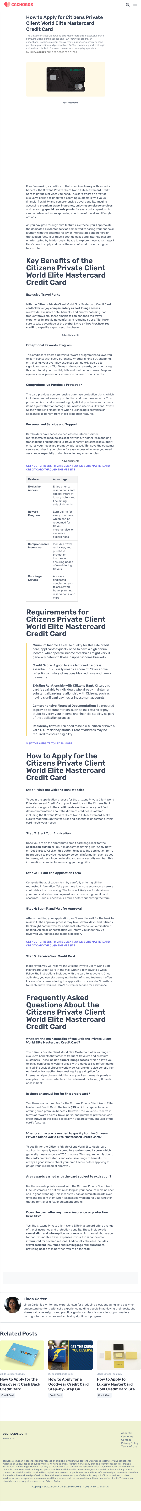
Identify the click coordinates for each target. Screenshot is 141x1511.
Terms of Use (129, 1446)
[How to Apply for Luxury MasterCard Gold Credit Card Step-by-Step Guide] (119, 1368)
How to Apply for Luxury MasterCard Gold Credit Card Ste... (117, 1384)
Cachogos (127, 1436)
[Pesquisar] (128, 5)
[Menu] (135, 5)
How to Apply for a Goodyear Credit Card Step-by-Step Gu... (68, 1384)
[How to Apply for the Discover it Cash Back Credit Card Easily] (22, 1368)
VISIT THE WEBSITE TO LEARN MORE (49, 743)
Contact (126, 1439)
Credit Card (7, 1395)
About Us (127, 1433)
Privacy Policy (129, 1443)
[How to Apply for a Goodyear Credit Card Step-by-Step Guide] (70, 1368)
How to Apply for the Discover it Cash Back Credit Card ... (20, 1384)
